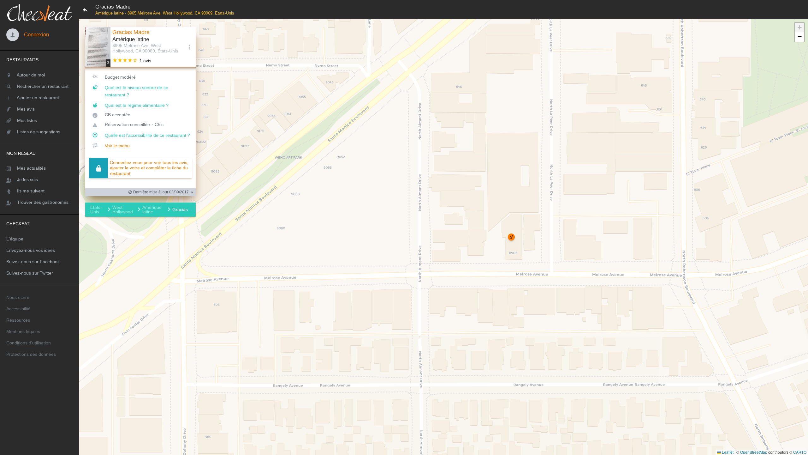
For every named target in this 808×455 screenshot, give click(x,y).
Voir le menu (117, 145)
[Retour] (85, 9)
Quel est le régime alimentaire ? (137, 105)
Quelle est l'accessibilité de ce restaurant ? (147, 135)
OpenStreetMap (753, 452)
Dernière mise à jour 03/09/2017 (160, 192)
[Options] (189, 47)
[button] (511, 237)
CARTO (799, 452)
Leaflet (727, 452)
